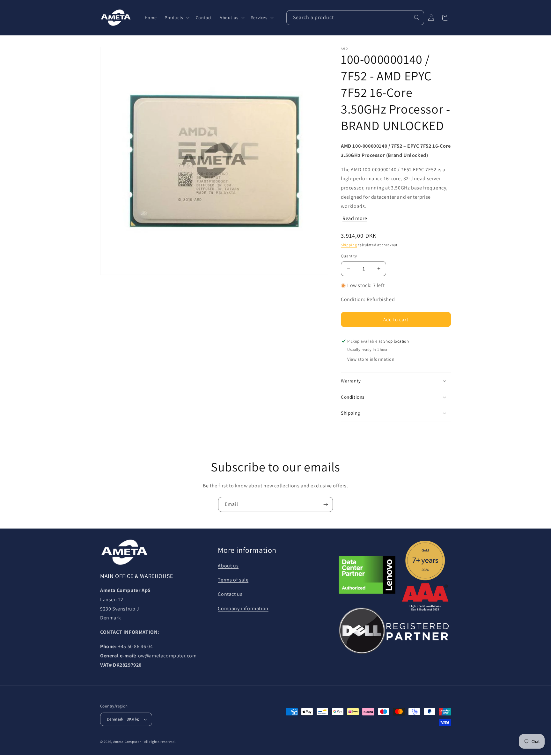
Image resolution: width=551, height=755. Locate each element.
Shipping (349, 244)
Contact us (230, 594)
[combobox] (355, 18)
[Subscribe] (326, 504)
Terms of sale (233, 579)
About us (228, 565)
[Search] (417, 18)
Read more (354, 218)
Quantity (349, 256)
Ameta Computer (127, 741)
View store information (370, 359)
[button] (176, 17)
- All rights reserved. (159, 741)
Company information (243, 608)
